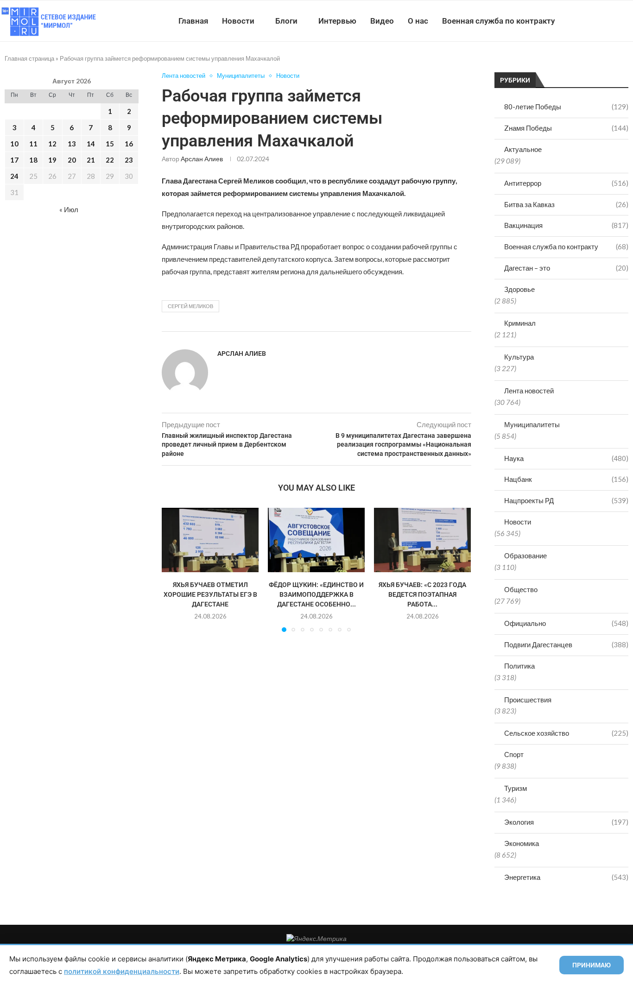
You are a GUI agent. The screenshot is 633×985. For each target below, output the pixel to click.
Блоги (286, 20)
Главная (193, 20)
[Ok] (614, 20)
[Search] (628, 20)
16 (129, 143)
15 (110, 143)
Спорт (514, 754)
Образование (525, 555)
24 (14, 176)
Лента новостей (529, 390)
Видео (382, 20)
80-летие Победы (566, 106)
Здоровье (519, 289)
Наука (566, 458)
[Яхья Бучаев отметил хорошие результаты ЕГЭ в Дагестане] (210, 540)
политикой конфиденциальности (121, 971)
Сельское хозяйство (566, 733)
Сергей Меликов (190, 306)
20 (72, 160)
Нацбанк (566, 479)
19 (52, 160)
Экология (566, 822)
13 (72, 143)
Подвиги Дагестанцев (566, 644)
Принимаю (591, 965)
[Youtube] (585, 20)
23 (129, 160)
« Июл (68, 209)
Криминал (520, 323)
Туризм (515, 788)
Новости (238, 20)
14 (91, 143)
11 (33, 143)
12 (52, 143)
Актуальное (523, 149)
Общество (521, 589)
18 (33, 160)
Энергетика (566, 877)
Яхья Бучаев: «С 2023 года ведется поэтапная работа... (422, 594)
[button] (174, 569)
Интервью (337, 20)
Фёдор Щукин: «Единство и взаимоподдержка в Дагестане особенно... (316, 594)
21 (91, 160)
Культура (519, 357)
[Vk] (594, 20)
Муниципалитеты (532, 424)
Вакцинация (566, 225)
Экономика (521, 843)
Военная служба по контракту (498, 20)
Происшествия (527, 699)
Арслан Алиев (202, 159)
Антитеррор (566, 183)
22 (110, 160)
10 (14, 143)
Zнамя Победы (566, 128)
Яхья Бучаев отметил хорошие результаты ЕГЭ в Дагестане (210, 594)
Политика (519, 666)
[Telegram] (604, 20)
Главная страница (29, 58)
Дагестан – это (566, 268)
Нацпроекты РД (566, 500)
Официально (566, 623)
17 (14, 160)
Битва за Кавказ (566, 204)
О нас (418, 20)
